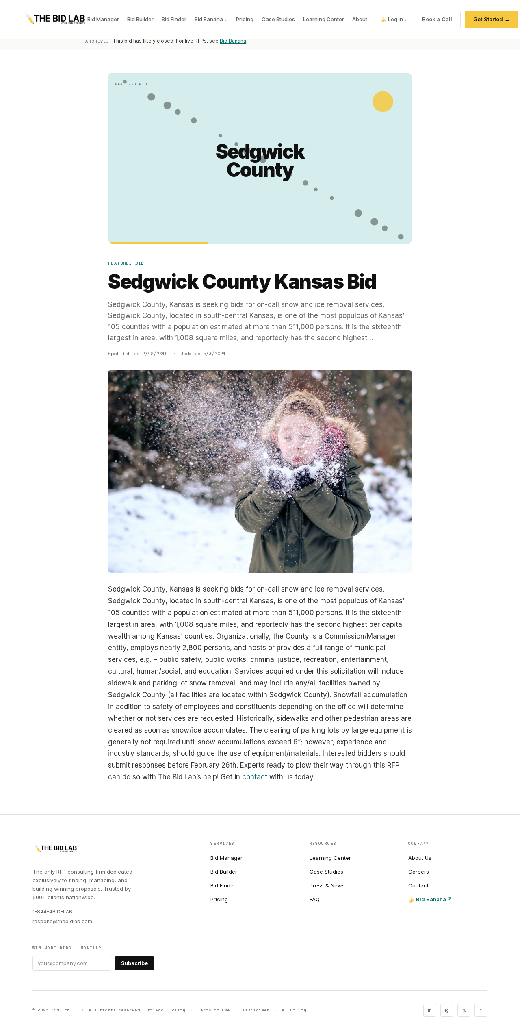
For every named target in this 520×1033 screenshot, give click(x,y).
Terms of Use (214, 1010)
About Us (419, 858)
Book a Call (437, 19)
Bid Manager (103, 19)
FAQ (315, 899)
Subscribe (134, 963)
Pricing (245, 19)
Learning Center (323, 19)
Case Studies (278, 19)
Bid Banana (211, 19)
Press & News (327, 885)
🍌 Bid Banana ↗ (430, 899)
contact (254, 777)
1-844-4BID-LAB (52, 912)
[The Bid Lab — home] (55, 19)
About (359, 19)
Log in (394, 19)
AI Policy (294, 1010)
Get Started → (491, 19)
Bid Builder (140, 19)
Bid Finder (174, 19)
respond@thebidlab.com (62, 921)
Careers (418, 871)
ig (447, 1010)
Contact (418, 885)
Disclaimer (256, 1010)
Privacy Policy (167, 1010)
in (430, 1010)
